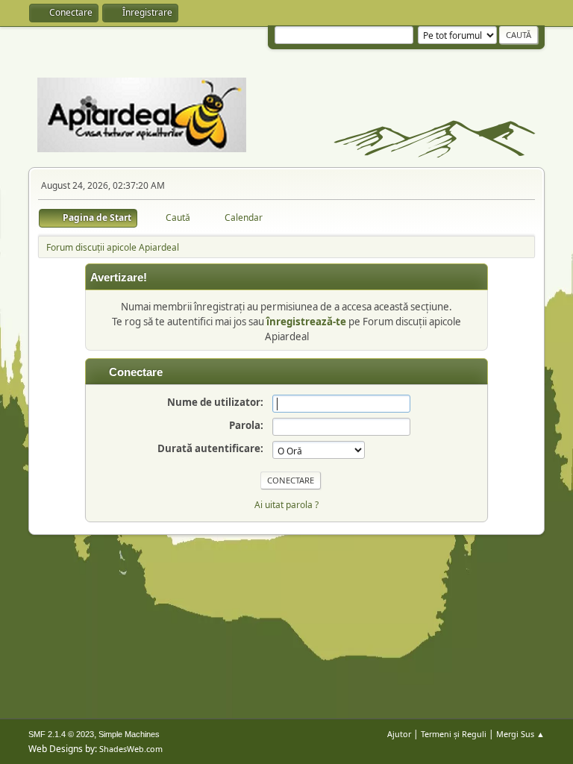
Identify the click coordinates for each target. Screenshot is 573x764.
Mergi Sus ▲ (520, 733)
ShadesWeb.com (131, 748)
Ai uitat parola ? (286, 504)
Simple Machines (129, 734)
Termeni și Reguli (453, 733)
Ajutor (399, 733)
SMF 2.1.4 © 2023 (61, 734)
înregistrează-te (306, 321)
